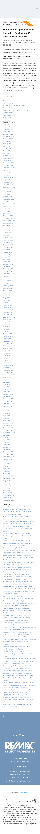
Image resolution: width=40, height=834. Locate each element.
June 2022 (7, 192)
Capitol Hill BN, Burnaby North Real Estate (18, 543)
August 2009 (7, 481)
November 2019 (8, 245)
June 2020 (7, 233)
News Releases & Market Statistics (15, 110)
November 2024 (9, 163)
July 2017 (6, 278)
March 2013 (7, 389)
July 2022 (6, 189)
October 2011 (7, 430)
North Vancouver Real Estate (13, 649)
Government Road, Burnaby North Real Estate (19, 603)
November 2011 (8, 428)
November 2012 (8, 399)
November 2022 (9, 182)
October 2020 (8, 223)
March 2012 (7, 418)
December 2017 (8, 266)
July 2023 (6, 180)
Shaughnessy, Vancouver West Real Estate (18, 675)
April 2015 (6, 329)
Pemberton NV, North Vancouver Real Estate (19, 658)
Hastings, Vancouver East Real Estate (16, 608)
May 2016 (6, 298)
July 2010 (6, 461)
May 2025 (6, 151)
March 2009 (7, 493)
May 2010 (6, 466)
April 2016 (6, 300)
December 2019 (8, 242)
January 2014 (8, 365)
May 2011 (6, 437)
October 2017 (8, 271)
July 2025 (6, 146)
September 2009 (9, 478)
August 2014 (7, 348)
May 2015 (6, 327)
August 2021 (7, 206)
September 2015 (9, 317)
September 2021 (9, 204)
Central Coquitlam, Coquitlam (14, 545)
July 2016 (6, 293)
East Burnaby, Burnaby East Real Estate (17, 577)
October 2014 (8, 343)
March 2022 (7, 196)
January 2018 (8, 264)
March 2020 (7, 237)
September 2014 (9, 346)
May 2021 (6, 211)
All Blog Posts (8, 103)
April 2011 (6, 440)
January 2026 (8, 134)
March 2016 (7, 302)
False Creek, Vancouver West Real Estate (17, 586)
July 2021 (6, 209)
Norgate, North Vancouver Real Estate (16, 647)
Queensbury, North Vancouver (14, 663)
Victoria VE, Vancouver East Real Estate (17, 697)
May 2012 (6, 413)
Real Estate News (9, 115)
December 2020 (9, 218)
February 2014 (8, 363)
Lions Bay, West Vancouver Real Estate (16, 622)
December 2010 (8, 449)
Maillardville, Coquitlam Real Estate (16, 634)
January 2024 (8, 177)
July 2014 (6, 351)
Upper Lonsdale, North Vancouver (15, 695)
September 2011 (9, 432)
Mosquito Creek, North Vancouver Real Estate (19, 639)
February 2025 (8, 158)
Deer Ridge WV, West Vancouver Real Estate (18, 562)
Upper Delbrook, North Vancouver (15, 692)
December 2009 (9, 476)
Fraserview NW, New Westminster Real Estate (19, 589)
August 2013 (7, 377)
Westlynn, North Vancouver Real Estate (17, 704)
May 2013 (6, 384)
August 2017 (7, 276)
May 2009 (6, 488)
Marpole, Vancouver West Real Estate (16, 637)
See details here (27, 52)
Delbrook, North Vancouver (12, 565)
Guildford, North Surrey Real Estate (16, 605)
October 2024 (8, 165)
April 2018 (6, 259)
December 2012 (8, 396)
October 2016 (8, 288)
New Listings (7, 108)
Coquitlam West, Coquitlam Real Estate (17, 555)
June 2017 (7, 281)
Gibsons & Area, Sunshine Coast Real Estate (18, 591)
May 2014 (6, 355)
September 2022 (9, 187)
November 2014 (8, 341)
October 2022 (8, 184)
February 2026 (8, 131)
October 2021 (8, 201)
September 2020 (9, 225)
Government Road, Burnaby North (15, 601)
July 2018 (6, 257)
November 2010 (8, 452)
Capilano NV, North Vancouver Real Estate (18, 540)
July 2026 (6, 127)
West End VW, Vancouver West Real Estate (18, 699)
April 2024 (7, 175)
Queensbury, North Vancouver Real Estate (18, 666)
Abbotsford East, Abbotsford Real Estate (17, 507)
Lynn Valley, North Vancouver (13, 630)
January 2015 (8, 336)
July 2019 (6, 254)
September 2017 (9, 274)
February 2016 (8, 305)
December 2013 (8, 367)
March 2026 (7, 129)
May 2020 (6, 235)
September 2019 (9, 249)
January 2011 (8, 447)
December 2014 (8, 339)
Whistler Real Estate (10, 707)
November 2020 (9, 221)
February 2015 (8, 334)
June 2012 (7, 411)
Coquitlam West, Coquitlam (13, 553)
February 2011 (8, 445)
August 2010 (7, 459)
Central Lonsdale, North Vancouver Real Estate (20, 550)
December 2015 (8, 310)
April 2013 (6, 387)
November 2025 (9, 136)
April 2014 (6, 358)
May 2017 (6, 283)
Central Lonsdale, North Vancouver (15, 548)
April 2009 (7, 490)
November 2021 (8, 199)
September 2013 (9, 375)
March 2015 (7, 331)
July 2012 (6, 408)
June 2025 (7, 148)
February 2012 (8, 420)
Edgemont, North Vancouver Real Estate (17, 581)
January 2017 (8, 286)
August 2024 (7, 170)
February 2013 (8, 392)
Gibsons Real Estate (10, 593)
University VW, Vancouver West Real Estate (18, 690)
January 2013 (8, 394)
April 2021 (6, 213)
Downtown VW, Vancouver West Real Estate (18, 572)
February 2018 (8, 262)
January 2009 (8, 497)
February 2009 (8, 495)
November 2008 (9, 500)
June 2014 (7, 353)
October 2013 (8, 372)
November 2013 (8, 370)
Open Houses (8, 113)
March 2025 (7, 156)
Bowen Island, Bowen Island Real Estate (17, 516)
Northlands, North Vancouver (13, 651)
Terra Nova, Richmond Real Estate (15, 687)
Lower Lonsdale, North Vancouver (15, 625)
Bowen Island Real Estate (12, 514)
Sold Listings (7, 117)
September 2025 (9, 141)
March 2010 (7, 471)
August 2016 (7, 290)
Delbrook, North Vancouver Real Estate (17, 567)
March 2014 (7, 360)
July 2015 (6, 322)
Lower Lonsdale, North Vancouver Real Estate (19, 627)
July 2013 (6, 379)
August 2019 (7, 252)
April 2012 (6, 416)
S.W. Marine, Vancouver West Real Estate (17, 671)
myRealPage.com (24, 792)
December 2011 (8, 425)
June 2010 (7, 464)
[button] (14, 735)
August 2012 (7, 406)
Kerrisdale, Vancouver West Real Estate (17, 615)
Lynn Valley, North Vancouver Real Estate (17, 632)
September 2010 (9, 457)
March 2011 (7, 442)
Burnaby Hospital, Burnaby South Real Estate (19, 521)
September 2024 (9, 168)
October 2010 (8, 454)
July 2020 (6, 230)
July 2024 (6, 172)
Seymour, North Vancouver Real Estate (17, 673)
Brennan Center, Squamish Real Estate (17, 519)
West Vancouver (9, 702)
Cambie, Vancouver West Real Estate (16, 526)
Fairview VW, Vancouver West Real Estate (22, 42)
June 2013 (7, 382)
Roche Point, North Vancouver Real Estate (18, 668)
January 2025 (8, 160)
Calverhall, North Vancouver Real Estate (17, 524)
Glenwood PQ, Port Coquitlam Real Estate (18, 598)
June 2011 (6, 435)
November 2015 (8, 312)
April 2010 (6, 469)
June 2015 (7, 324)
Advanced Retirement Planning (14, 105)
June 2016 (7, 295)
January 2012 (8, 423)
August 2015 (7, 319)
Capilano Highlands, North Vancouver (16, 533)
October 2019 (8, 247)
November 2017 (8, 269)
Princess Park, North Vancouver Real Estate (18, 661)
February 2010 (8, 473)
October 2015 (8, 314)
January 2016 (8, 307)
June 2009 (7, 485)
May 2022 (6, 194)
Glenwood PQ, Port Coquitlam (13, 596)
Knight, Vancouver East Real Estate (15, 620)
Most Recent (7, 124)
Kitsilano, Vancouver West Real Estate (16, 618)
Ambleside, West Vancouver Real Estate (17, 509)
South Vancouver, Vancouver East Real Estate (19, 685)
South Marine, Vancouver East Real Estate (18, 683)
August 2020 (7, 228)
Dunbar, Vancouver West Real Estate (16, 574)
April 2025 (6, 153)
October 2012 (8, 401)
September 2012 (9, 404)
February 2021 (8, 216)
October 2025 (8, 139)
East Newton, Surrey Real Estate (14, 579)
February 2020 (8, 240)
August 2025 (7, 144)
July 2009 (6, 483)
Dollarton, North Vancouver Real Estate (17, 569)
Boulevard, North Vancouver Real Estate (17, 512)
